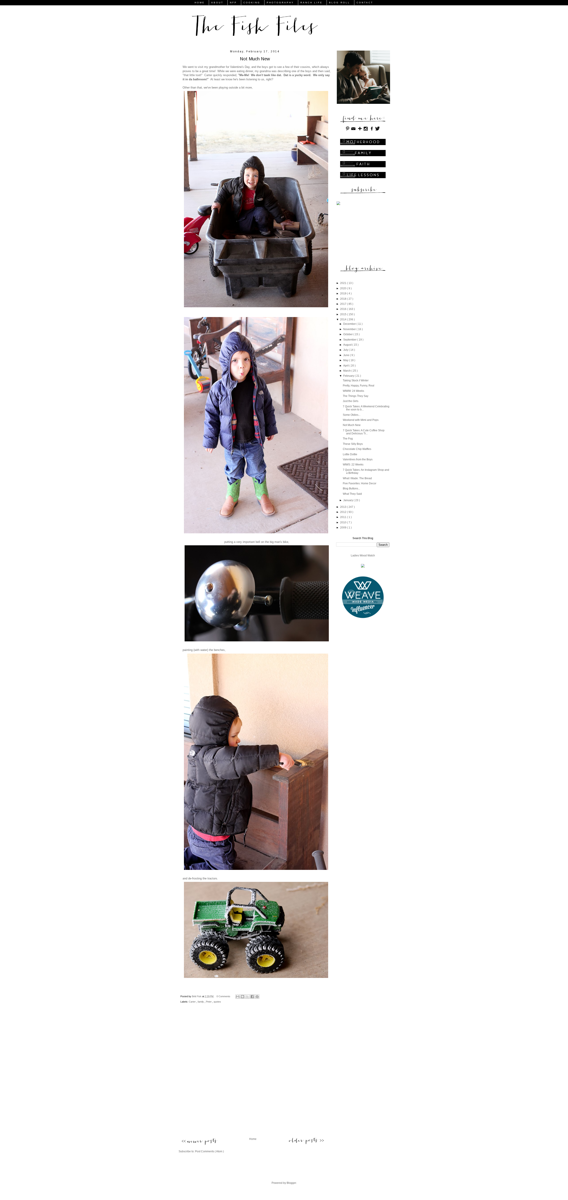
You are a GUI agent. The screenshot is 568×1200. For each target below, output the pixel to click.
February (349, 375)
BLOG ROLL (339, 2)
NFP (233, 2)
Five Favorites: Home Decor (359, 483)
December (350, 323)
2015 (343, 314)
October (348, 334)
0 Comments (223, 996)
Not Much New (352, 425)
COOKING (251, 2)
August (347, 344)
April (346, 365)
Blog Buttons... (351, 488)
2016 (343, 309)
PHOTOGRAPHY (280, 2)
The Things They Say (355, 396)
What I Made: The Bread (357, 478)
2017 (343, 303)
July (346, 349)
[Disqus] (253, 1074)
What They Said (352, 493)
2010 (343, 522)
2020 (343, 288)
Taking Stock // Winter (356, 380)
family (201, 1001)
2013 (343, 506)
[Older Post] (306, 1140)
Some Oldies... (351, 414)
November (350, 329)
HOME (200, 2)
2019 (343, 293)
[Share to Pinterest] (257, 996)
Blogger (291, 1182)
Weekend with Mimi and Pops (361, 420)
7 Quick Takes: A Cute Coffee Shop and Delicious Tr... (364, 432)
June (346, 355)
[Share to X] (247, 996)
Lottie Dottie (350, 454)
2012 (343, 512)
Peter (209, 1001)
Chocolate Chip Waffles (357, 449)
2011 (343, 517)
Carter (192, 1001)
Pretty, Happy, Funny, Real (358, 385)
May (346, 360)
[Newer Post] (199, 1142)
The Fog (348, 438)
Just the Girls (350, 401)
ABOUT (217, 2)
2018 (343, 298)
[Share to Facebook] (252, 996)
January (348, 500)
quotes (217, 1001)
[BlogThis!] (242, 996)
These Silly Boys (353, 443)
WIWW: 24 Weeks (353, 390)
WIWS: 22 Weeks (353, 464)
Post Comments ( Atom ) (209, 1151)
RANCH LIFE (311, 2)
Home (252, 1139)
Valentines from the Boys (358, 459)
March (347, 370)
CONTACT (365, 2)
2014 (343, 319)
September (350, 339)
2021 (343, 283)
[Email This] (237, 996)
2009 (343, 527)
